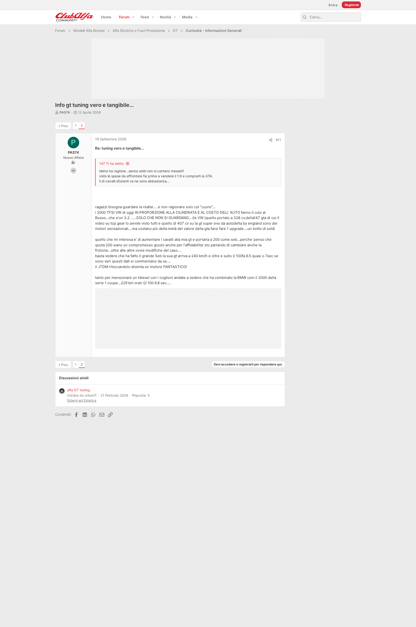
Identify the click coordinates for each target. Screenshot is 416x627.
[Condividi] (270, 140)
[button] (133, 17)
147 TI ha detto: (111, 163)
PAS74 (64, 112)
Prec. (65, 126)
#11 (278, 140)
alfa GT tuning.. (79, 390)
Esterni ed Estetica (81, 400)
